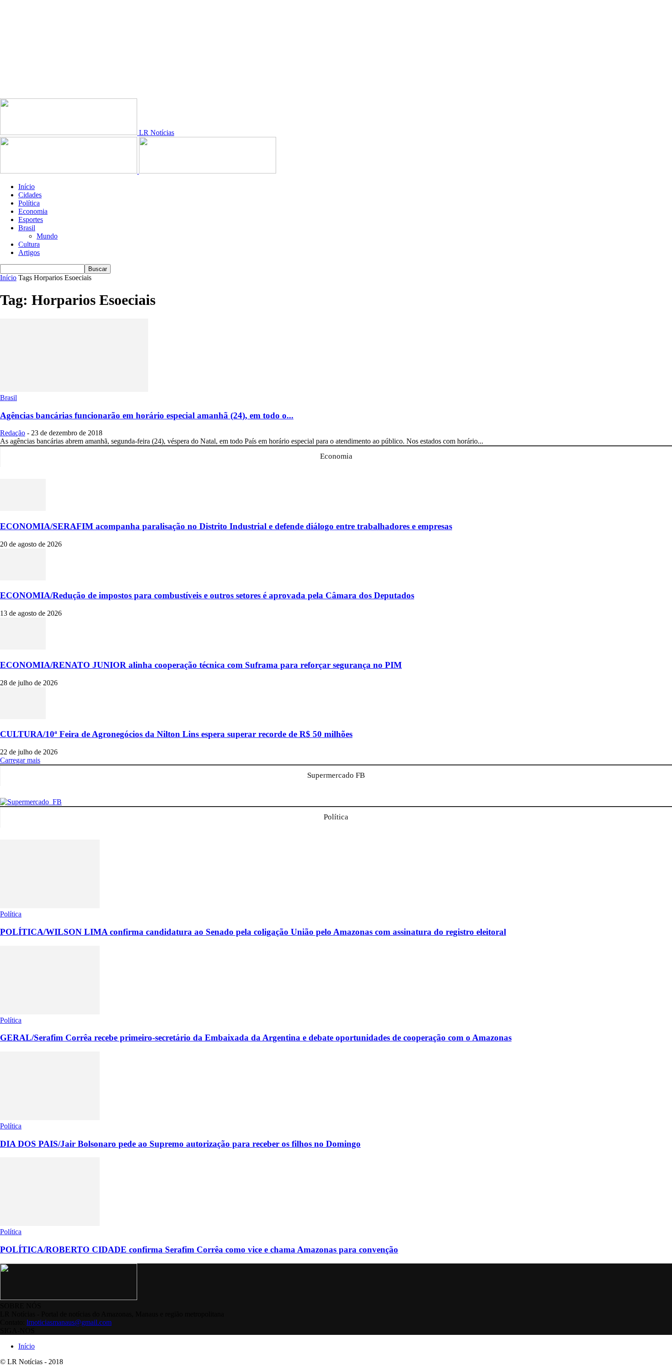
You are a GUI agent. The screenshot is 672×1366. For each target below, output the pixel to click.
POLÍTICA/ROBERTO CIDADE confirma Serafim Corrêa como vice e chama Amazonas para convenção (199, 1249)
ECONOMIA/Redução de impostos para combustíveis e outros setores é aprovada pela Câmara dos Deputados (207, 595)
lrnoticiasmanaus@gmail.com (69, 1322)
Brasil (26, 228)
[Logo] (69, 171)
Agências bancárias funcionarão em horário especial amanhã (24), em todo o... (146, 415)
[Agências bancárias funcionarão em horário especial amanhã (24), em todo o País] (74, 389)
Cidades (30, 195)
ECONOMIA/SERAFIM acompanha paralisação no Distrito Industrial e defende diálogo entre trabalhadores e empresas (226, 526)
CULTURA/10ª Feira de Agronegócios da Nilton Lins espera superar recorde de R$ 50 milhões (176, 734)
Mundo (47, 236)
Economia (33, 211)
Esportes (30, 219)
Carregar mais (20, 760)
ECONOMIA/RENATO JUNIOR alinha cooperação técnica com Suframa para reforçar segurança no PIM (201, 665)
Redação (12, 433)
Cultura (29, 244)
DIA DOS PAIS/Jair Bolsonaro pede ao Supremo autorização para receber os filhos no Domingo (180, 1144)
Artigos (29, 252)
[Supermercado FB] (31, 802)
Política (29, 203)
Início (26, 186)
